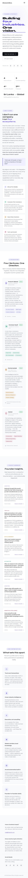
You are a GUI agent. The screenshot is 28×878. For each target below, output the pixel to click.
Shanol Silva (7, 3)
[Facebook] (14, 65)
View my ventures (9, 54)
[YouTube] (21, 865)
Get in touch (9, 58)
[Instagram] (17, 65)
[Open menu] (24, 2)
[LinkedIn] (10, 65)
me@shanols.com (9, 832)
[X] (21, 65)
